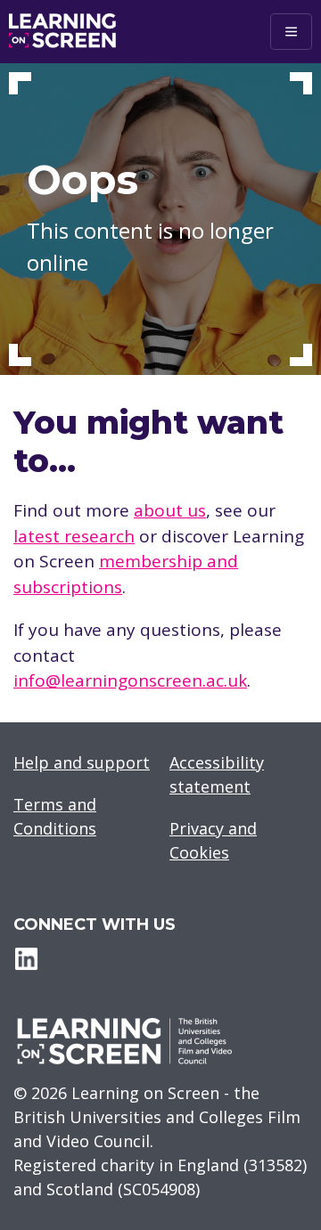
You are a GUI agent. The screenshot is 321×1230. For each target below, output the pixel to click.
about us (170, 510)
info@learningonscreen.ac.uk (130, 680)
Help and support (81, 762)
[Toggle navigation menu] (291, 31)
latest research (74, 536)
